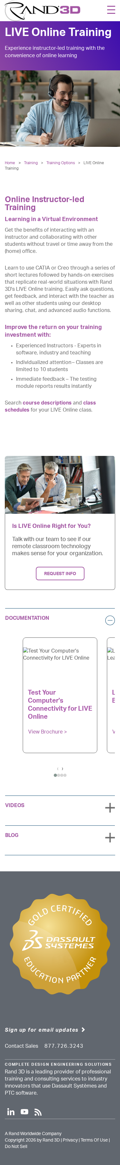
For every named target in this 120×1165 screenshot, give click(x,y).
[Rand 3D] (42, 10)
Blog (12, 835)
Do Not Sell (16, 1146)
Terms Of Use (94, 1140)
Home (10, 163)
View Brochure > (47, 731)
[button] (55, 780)
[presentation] (58, 768)
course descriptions (47, 402)
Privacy (70, 1140)
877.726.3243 (64, 1046)
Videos (14, 805)
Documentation (27, 618)
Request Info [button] (60, 573)
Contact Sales (21, 1046)
